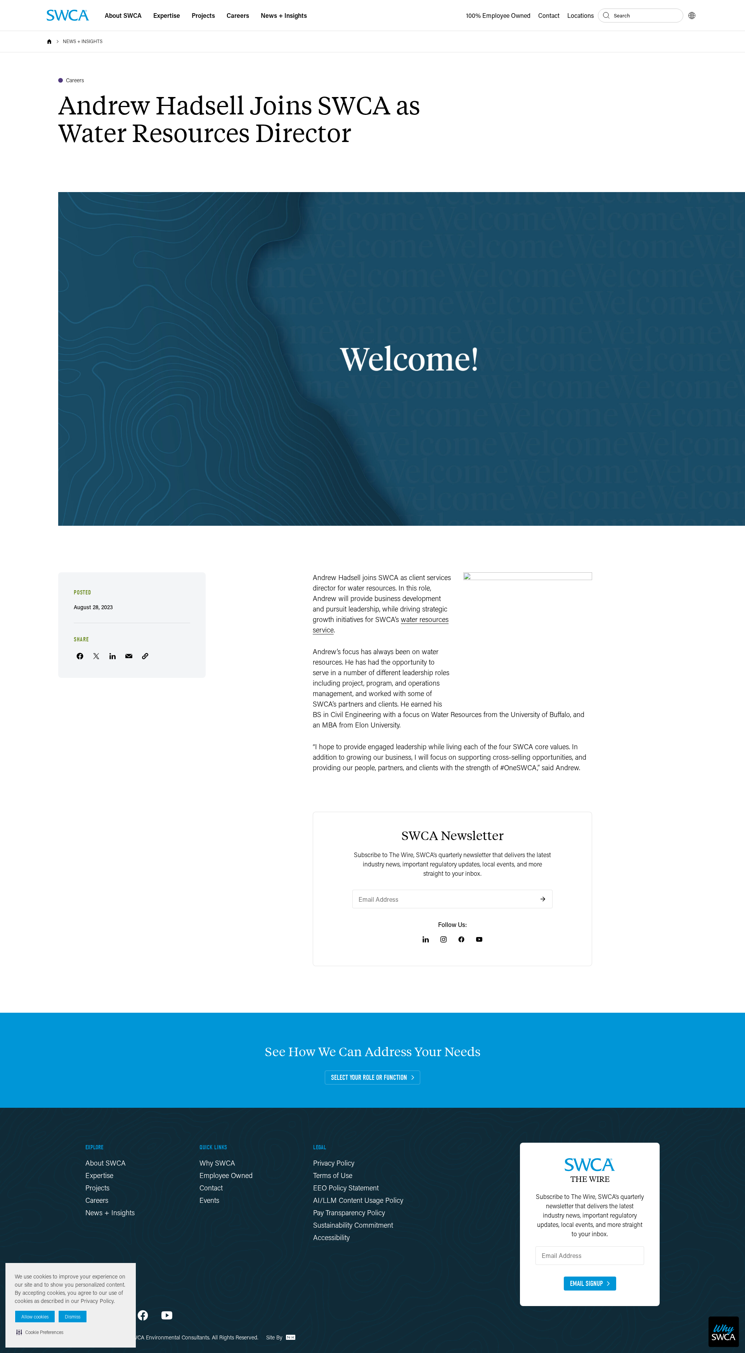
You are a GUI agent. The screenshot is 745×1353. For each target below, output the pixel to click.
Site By (275, 1337)
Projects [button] (203, 15)
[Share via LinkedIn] (112, 656)
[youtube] (167, 1315)
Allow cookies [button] (35, 1317)
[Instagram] (443, 939)
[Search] (606, 15)
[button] (40, 1332)
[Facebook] (461, 939)
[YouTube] (479, 939)
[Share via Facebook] (80, 656)
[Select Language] (691, 15)
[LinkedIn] (425, 939)
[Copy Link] (145, 656)
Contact (549, 15)
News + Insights (82, 41)
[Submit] (543, 899)
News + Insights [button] (284, 15)
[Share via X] (96, 656)
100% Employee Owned (498, 15)
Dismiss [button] (72, 1317)
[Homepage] (68, 15)
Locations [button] (580, 15)
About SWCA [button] (123, 15)
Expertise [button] (166, 15)
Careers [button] (238, 15)
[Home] (49, 41)
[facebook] (142, 1315)
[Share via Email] (129, 656)
